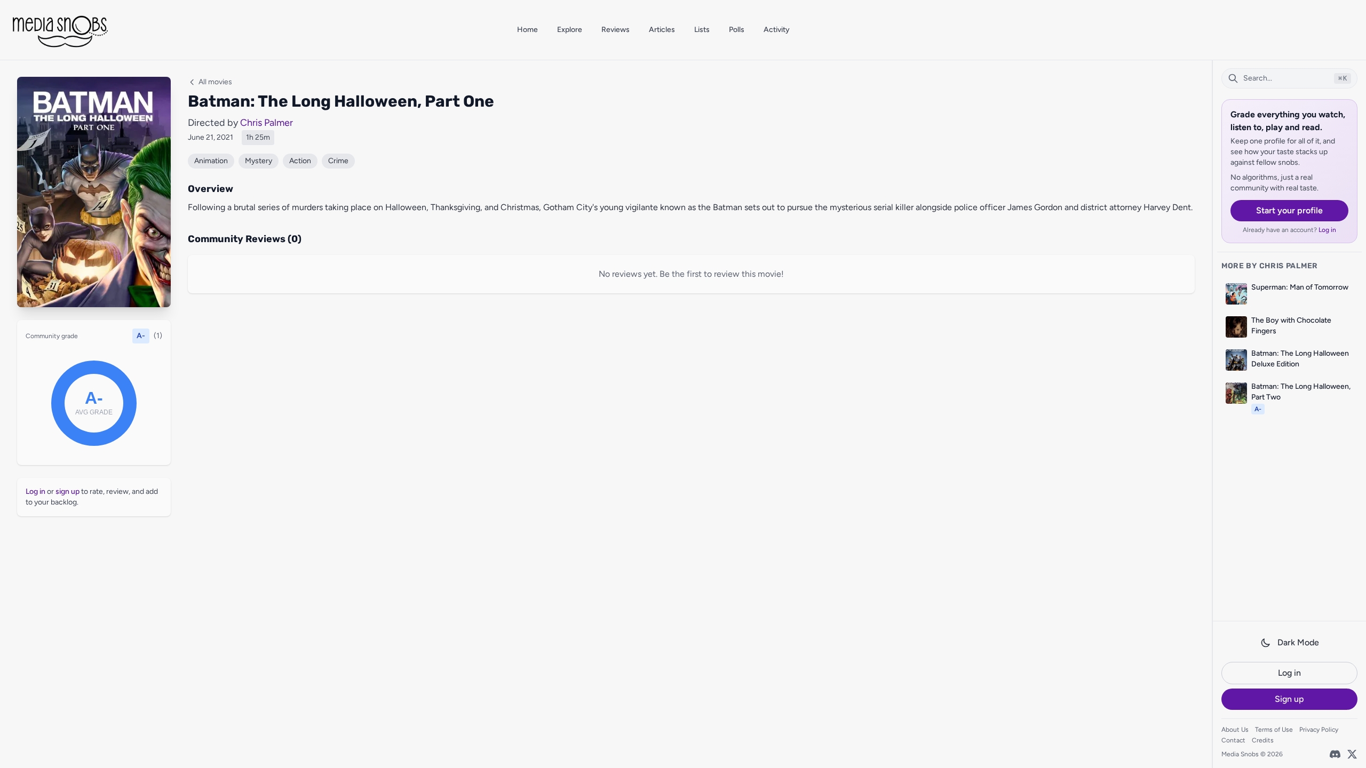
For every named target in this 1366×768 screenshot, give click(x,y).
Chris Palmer (266, 123)
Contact (1233, 740)
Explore (569, 29)
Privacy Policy (1318, 729)
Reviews (615, 29)
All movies (215, 81)
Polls (736, 29)
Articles (662, 29)
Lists (702, 29)
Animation (211, 160)
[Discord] (1335, 754)
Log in (1327, 230)
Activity (777, 29)
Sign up (1289, 699)
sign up (67, 491)
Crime (338, 160)
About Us (1235, 729)
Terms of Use (1274, 729)
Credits (1263, 740)
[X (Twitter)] (1352, 754)
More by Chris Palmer (1269, 265)
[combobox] (1289, 78)
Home (527, 29)
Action (300, 160)
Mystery (258, 160)
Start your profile (1289, 210)
